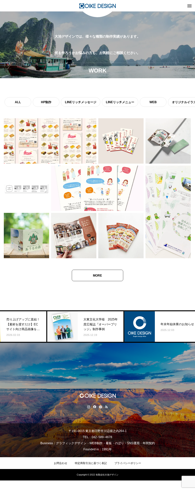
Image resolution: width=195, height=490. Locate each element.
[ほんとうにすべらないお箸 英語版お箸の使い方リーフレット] (26, 188)
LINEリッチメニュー (120, 102)
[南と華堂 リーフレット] (73, 235)
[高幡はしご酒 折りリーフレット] (121, 141)
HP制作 (46, 102)
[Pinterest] (100, 406)
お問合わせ (60, 463)
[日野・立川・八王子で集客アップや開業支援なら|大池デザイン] (97, 6)
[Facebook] (94, 406)
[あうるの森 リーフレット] (26, 235)
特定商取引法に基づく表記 (91, 463)
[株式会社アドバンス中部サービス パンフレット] (168, 212)
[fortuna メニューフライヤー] (50, 141)
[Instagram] (88, 406)
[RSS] (106, 406)
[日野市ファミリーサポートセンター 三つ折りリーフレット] (97, 188)
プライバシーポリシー (127, 463)
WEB (153, 102)
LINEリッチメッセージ (80, 102)
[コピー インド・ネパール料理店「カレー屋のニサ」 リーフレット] (121, 235)
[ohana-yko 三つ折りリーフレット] (168, 141)
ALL (18, 102)
